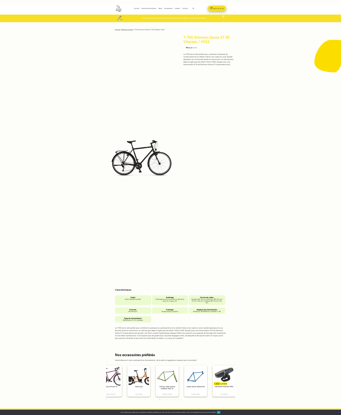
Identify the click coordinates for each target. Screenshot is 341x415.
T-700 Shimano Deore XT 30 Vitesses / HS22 (206, 39)
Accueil (117, 29)
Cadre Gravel (110, 394)
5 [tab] (170, 400)
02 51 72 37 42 (218, 9)
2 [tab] (162, 400)
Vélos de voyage (127, 29)
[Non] (339, 412)
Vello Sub (139, 387)
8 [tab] (178, 400)
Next (232, 383)
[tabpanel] (138, 381)
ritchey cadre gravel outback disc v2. (167, 388)
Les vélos (138, 394)
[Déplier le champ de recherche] (193, 8)
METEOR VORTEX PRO (224, 387)
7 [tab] (176, 400)
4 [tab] (168, 400)
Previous (108, 381)
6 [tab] (173, 400)
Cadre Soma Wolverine (195, 387)
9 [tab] (181, 400)
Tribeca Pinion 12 (110, 387)
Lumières (224, 394)
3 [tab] (165, 400)
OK (219, 412)
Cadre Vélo (196, 394)
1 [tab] (160, 400)
